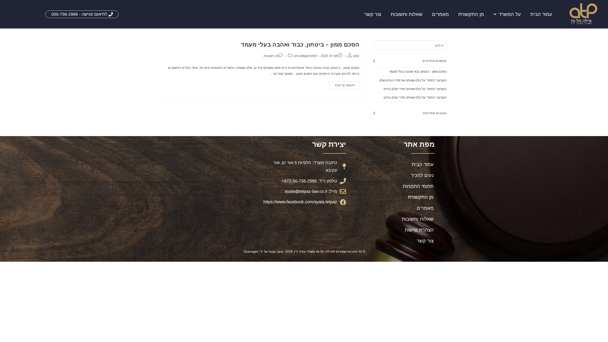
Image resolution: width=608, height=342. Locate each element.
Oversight (251, 251)
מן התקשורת (471, 14)
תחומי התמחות (418, 186)
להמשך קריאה (342, 84)
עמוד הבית (541, 14)
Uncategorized (305, 55)
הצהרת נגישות (419, 230)
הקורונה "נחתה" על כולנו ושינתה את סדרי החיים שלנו (412, 80)
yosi (356, 55)
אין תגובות (271, 55)
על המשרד (510, 14)
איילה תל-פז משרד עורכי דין (313, 251)
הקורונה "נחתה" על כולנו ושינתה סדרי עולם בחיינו (415, 89)
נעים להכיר (422, 175)
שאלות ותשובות (407, 14)
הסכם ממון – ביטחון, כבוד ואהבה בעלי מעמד (300, 44)
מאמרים (440, 14)
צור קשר (372, 14)
